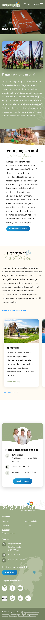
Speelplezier (13, 348)
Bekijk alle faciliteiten (12, 310)
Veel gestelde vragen (30, 614)
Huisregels (13, 616)
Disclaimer (5, 614)
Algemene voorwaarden (30, 612)
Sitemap (5, 616)
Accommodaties (31, 521)
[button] (42, 161)
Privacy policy (16, 614)
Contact (28, 525)
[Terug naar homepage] (11, 4)
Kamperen (6, 521)
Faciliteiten (6, 525)
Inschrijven (10, 572)
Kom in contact (22, 481)
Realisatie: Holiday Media (27, 616)
